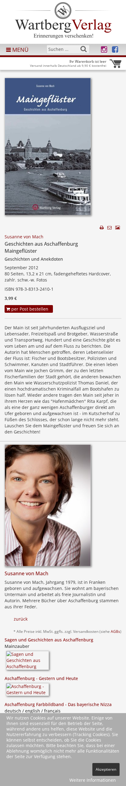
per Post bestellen (29, 309)
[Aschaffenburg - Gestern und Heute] (27, 692)
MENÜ (19, 49)
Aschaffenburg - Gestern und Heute (41, 678)
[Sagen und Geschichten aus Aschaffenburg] (27, 662)
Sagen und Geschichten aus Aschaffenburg (49, 640)
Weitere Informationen (92, 780)
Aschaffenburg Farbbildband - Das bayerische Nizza (58, 704)
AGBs (115, 631)
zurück (21, 619)
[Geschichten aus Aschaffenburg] (48, 148)
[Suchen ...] (83, 49)
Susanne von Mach (24, 237)
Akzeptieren (106, 769)
